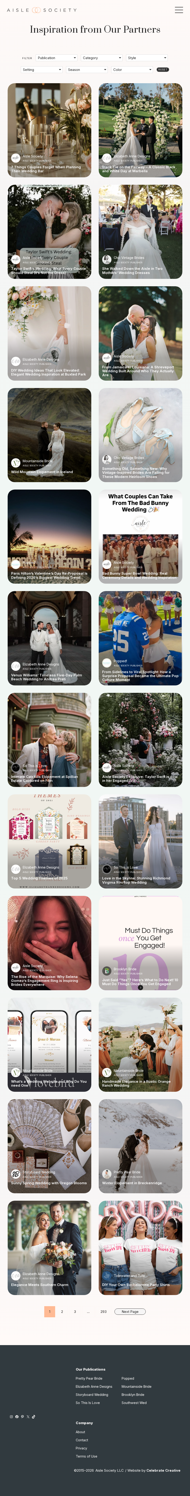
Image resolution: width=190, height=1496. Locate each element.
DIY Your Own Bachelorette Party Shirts (136, 1285)
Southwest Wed (134, 1403)
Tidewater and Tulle (129, 1276)
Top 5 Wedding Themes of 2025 (39, 878)
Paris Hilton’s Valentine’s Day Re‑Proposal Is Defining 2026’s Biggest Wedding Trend (49, 575)
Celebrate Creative (163, 1470)
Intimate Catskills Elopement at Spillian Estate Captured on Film (44, 779)
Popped (128, 1378)
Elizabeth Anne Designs (132, 156)
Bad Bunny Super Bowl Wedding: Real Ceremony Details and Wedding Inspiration (139, 575)
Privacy (81, 1448)
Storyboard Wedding (39, 1172)
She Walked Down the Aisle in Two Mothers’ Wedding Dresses (132, 271)
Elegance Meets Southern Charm (39, 1285)
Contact (82, 1440)
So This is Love (35, 766)
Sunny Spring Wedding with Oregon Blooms (49, 1183)
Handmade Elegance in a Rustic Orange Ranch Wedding (136, 1083)
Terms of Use (86, 1456)
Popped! (29, 562)
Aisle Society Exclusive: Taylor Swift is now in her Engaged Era (140, 779)
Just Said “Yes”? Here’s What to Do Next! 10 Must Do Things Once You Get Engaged (140, 982)
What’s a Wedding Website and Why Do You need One (49, 1083)
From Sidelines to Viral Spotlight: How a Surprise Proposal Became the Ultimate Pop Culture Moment (140, 676)
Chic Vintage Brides (129, 258)
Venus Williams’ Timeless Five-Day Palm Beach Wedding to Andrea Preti (46, 677)
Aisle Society (33, 156)
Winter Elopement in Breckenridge (132, 1183)
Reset (162, 69)
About (80, 1432)
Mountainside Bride (38, 461)
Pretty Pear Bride (127, 1172)
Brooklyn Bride (125, 969)
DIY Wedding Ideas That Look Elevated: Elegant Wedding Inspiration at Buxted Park (48, 372)
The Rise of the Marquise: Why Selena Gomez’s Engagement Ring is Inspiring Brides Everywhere (44, 981)
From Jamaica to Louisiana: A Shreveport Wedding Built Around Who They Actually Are (138, 371)
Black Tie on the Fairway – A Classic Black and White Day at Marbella (138, 169)
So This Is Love (88, 1403)
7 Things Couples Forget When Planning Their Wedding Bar (46, 169)
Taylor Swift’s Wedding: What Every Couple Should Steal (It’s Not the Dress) (48, 271)
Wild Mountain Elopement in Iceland (42, 472)
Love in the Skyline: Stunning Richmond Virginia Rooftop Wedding (136, 880)
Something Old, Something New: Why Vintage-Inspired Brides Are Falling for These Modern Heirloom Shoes (136, 473)
